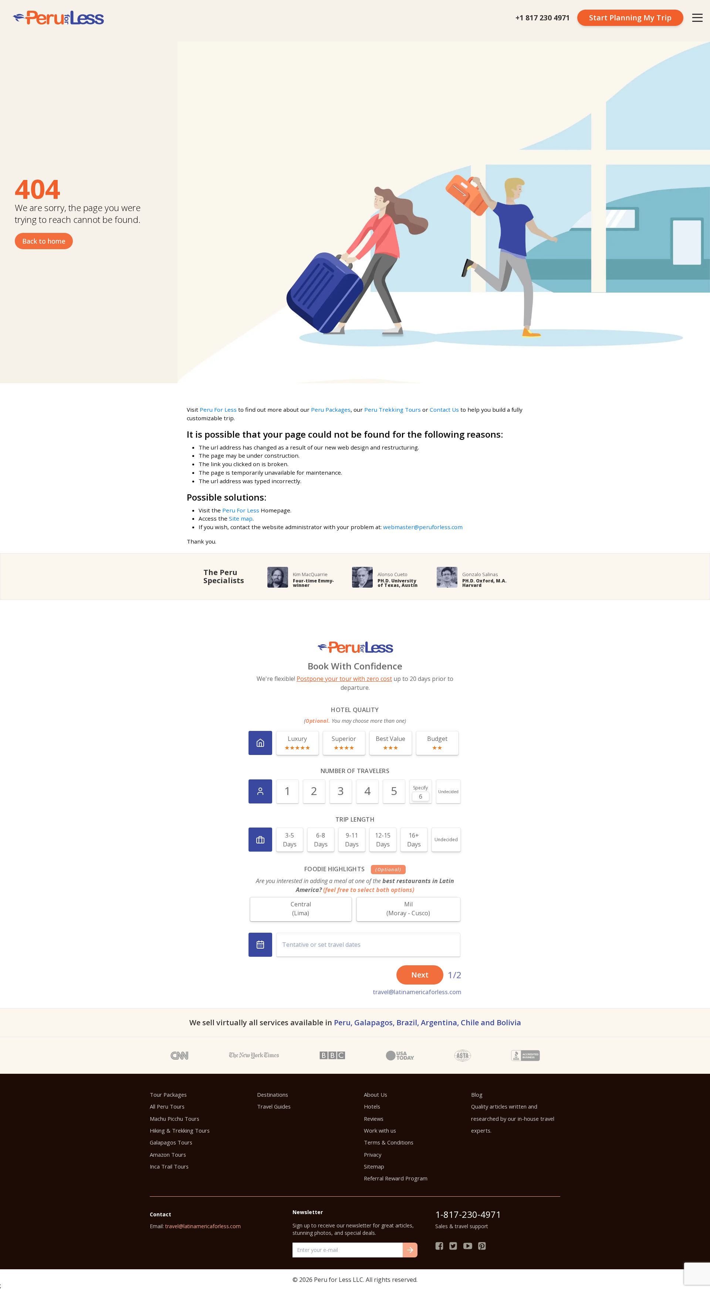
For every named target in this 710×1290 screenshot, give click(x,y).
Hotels (372, 1106)
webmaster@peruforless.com (423, 527)
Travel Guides (274, 1106)
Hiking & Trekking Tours (180, 1130)
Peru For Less (218, 409)
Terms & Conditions (388, 1142)
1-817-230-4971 (468, 1214)
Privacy (372, 1154)
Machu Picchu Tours (174, 1118)
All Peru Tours (167, 1106)
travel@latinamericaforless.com (417, 992)
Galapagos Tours (171, 1142)
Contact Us (444, 409)
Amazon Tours (168, 1154)
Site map (241, 518)
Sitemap (374, 1166)
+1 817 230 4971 (542, 18)
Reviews (373, 1118)
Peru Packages (331, 409)
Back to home (43, 241)
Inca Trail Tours (169, 1166)
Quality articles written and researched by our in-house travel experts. (512, 1118)
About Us (375, 1094)
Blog (477, 1094)
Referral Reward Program (395, 1178)
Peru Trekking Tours (392, 409)
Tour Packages (168, 1094)
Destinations (272, 1094)
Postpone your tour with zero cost (344, 679)
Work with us (380, 1130)
